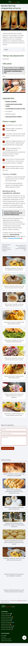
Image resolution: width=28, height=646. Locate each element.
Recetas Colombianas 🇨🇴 (7, 617)
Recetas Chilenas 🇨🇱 (6, 615)
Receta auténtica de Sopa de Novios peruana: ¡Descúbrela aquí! (21, 248)
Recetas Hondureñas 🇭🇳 (6, 619)
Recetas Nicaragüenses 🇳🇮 (7, 622)
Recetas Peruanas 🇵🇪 (6, 624)
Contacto (3, 637)
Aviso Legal (4, 635)
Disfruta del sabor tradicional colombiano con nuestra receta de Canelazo (6, 247)
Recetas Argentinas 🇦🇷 (6, 613)
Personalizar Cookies (6, 639)
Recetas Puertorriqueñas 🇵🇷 (7, 626)
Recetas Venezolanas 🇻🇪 (7, 629)
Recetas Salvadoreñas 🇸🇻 (7, 627)
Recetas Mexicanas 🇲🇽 (6, 620)
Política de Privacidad (6, 640)
